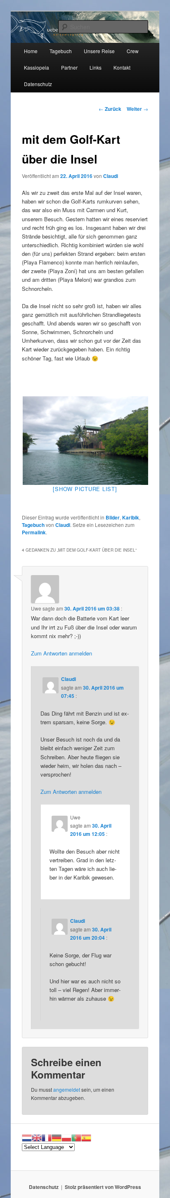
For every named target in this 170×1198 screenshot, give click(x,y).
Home (31, 50)
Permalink (34, 532)
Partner (69, 67)
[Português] (76, 1137)
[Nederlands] (27, 1137)
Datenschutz (38, 83)
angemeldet (66, 1089)
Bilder (113, 517)
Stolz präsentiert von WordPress (103, 1187)
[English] (37, 1137)
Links (96, 67)
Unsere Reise (99, 50)
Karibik (130, 517)
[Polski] (66, 1137)
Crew (133, 50)
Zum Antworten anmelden (61, 653)
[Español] (86, 1137)
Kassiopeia (36, 67)
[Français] (47, 1137)
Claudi (110, 176)
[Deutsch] (56, 1137)
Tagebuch (61, 50)
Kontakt (121, 67)
